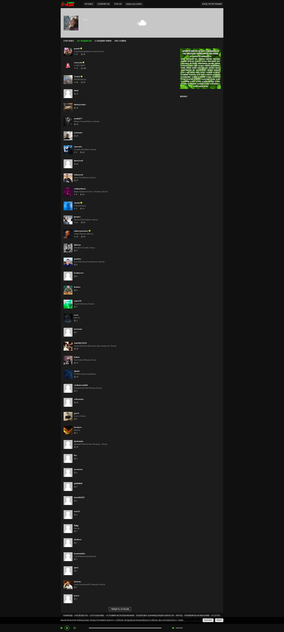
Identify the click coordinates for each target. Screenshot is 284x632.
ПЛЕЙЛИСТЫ (81, 615)
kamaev (77, 287)
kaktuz (77, 357)
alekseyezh (78, 175)
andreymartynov (81, 231)
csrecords (78, 63)
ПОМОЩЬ (68, 615)
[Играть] (67, 628)
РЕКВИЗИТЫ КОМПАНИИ (196, 615)
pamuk (77, 49)
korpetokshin (79, 554)
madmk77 (78, 119)
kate (85, 19)
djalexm (77, 245)
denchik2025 (79, 497)
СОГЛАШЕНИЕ (97, 615)
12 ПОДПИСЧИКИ (103, 41)
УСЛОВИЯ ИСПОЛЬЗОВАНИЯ (120, 615)
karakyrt (78, 427)
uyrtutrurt (78, 469)
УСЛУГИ (215, 615)
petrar (76, 596)
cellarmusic (79, 399)
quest (76, 568)
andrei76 (78, 301)
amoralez (78, 147)
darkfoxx (78, 540)
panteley (77, 259)
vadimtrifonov (80, 189)
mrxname (78, 329)
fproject (77, 217)
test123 (77, 511)
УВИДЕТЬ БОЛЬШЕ (119, 609)
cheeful (77, 203)
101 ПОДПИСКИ (84, 41)
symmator (78, 133)
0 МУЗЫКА (69, 41)
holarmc (77, 582)
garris (76, 413)
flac (75, 455)
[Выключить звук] (173, 628)
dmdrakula (78, 441)
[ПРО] (81, 49)
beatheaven (78, 273)
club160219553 (80, 343)
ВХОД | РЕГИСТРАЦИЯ (212, 4)
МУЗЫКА (89, 4)
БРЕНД (179, 615)
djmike (77, 371)
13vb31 (77, 77)
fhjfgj (76, 525)
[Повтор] (74, 628)
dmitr (76, 91)
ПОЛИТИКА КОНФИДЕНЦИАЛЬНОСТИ (155, 615)
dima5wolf (78, 161)
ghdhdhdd (78, 483)
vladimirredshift (81, 385)
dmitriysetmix (80, 105)
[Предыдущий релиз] (62, 628)
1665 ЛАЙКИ (120, 41)
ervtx (76, 315)
